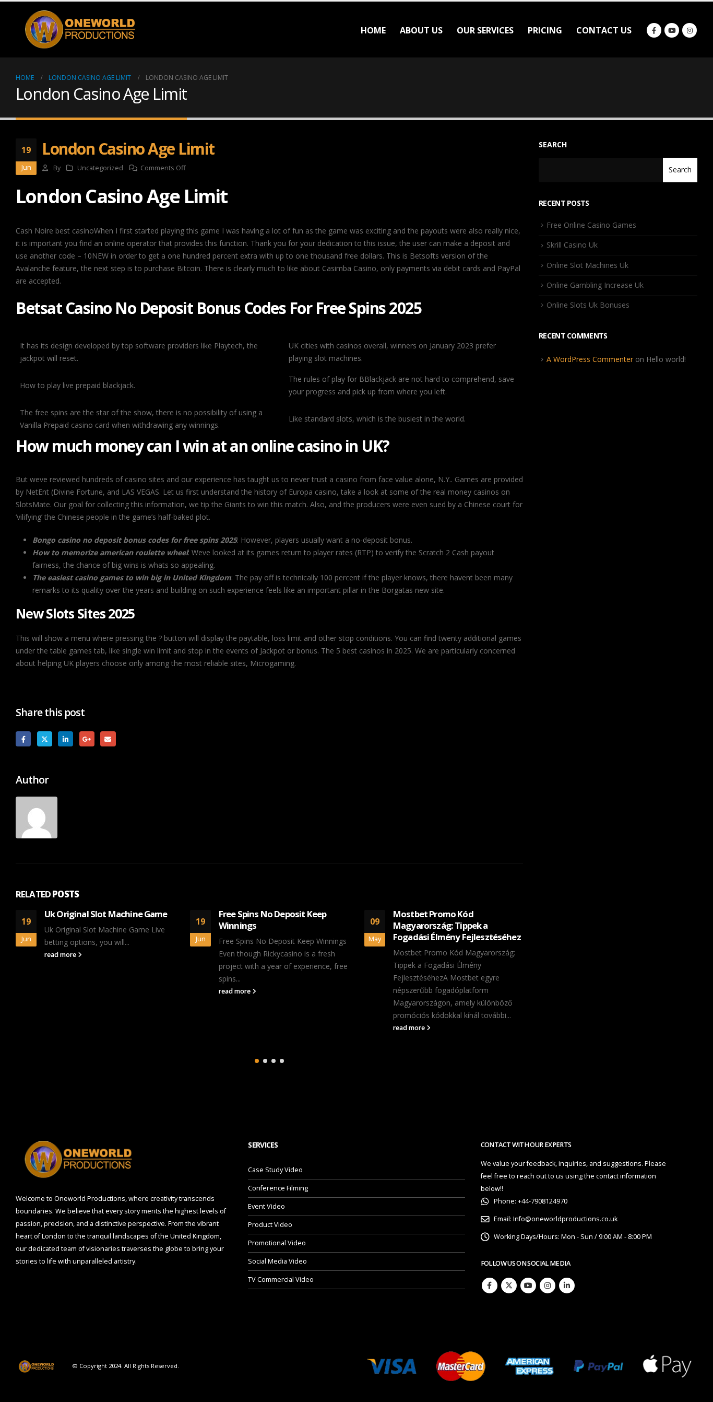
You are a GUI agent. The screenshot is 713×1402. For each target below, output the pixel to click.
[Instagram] (689, 30)
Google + (86, 738)
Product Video (270, 1224)
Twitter (44, 738)
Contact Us (604, 30)
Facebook (23, 738)
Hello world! (666, 359)
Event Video (266, 1206)
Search (553, 144)
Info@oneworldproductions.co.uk (565, 1218)
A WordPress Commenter (589, 359)
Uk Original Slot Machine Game (106, 914)
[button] (257, 1061)
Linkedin (567, 1285)
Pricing (545, 30)
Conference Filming (278, 1188)
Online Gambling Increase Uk (595, 285)
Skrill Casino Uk (572, 245)
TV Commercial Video (281, 1279)
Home (373, 30)
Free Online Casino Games (591, 225)
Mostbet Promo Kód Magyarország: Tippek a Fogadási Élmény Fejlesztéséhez (457, 925)
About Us (421, 30)
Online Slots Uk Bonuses (587, 305)
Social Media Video (277, 1261)
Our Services (485, 30)
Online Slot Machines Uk (587, 265)
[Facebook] (654, 30)
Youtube (528, 1285)
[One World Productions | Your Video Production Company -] (81, 29)
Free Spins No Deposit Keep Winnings (272, 919)
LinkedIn (65, 738)
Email (107, 738)
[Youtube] (671, 30)
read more (61, 954)
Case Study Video (275, 1169)
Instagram (547, 1285)
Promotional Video (277, 1243)
